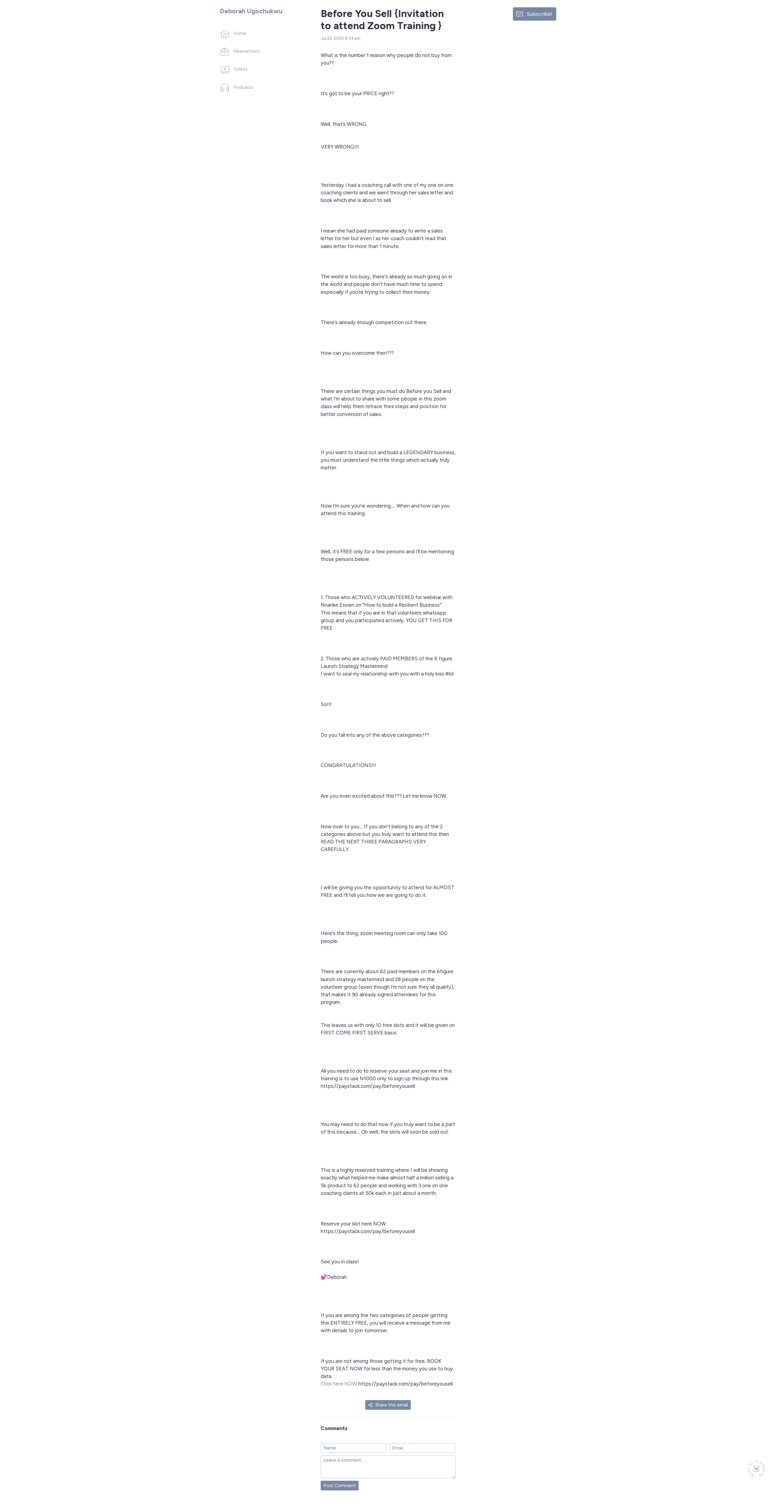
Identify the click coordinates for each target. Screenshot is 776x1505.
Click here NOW (339, 1384)
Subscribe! (539, 14)
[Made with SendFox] (756, 1468)
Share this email (391, 1405)
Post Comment (339, 1485)
